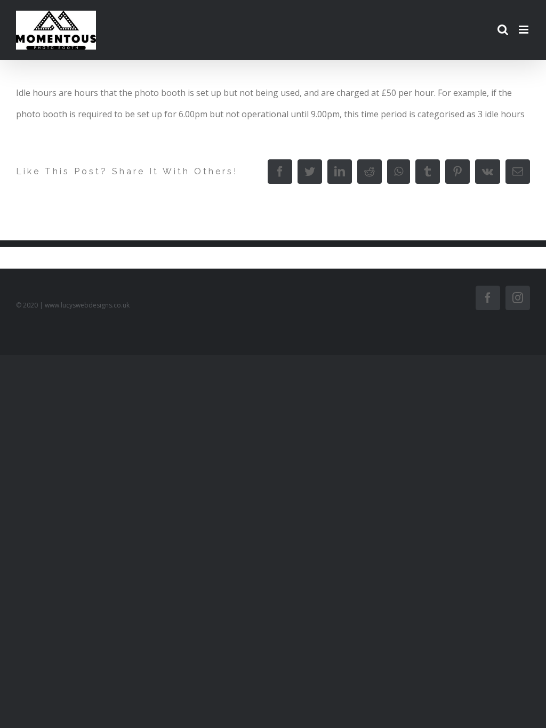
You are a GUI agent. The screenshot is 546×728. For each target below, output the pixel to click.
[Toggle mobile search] (502, 29)
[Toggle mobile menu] (524, 29)
